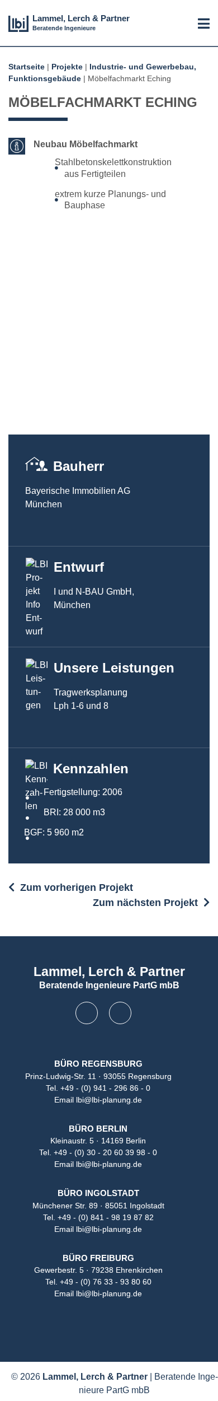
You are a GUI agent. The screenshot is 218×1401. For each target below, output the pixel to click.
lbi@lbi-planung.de (109, 1099)
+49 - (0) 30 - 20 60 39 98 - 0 (105, 1152)
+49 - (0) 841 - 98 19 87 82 (106, 1217)
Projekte (67, 66)
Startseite (26, 66)
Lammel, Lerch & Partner (81, 18)
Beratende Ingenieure (64, 28)
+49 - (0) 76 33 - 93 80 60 (105, 1281)
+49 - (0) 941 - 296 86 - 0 (105, 1088)
